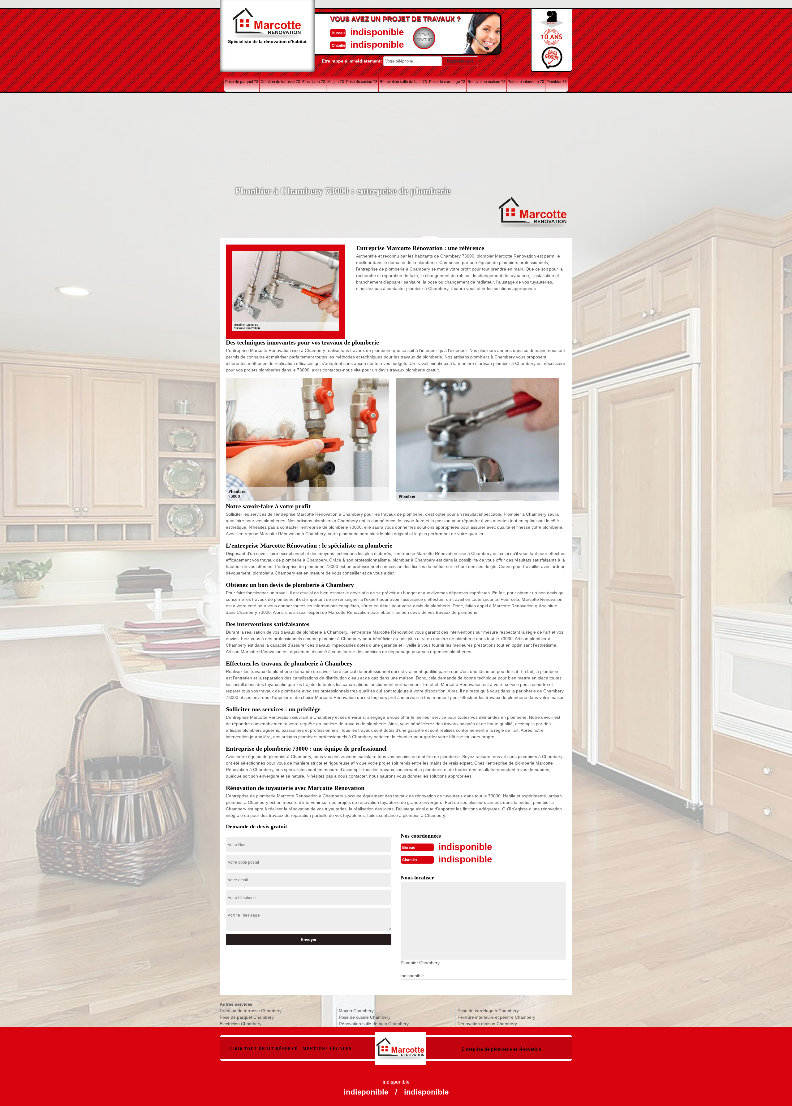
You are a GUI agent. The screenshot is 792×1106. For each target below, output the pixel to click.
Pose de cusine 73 (361, 82)
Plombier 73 (556, 82)
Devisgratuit (424, 37)
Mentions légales (327, 1049)
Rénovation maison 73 (486, 82)
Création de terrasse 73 (280, 82)
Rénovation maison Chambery (487, 1023)
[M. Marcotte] (401, 1045)
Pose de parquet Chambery (247, 1017)
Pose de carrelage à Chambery (488, 1010)
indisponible (377, 32)
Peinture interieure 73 (526, 82)
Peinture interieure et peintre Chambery (496, 1017)
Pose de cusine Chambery (364, 1017)
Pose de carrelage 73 (447, 82)
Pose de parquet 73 (241, 82)
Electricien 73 (313, 82)
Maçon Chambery (356, 1010)
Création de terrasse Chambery (251, 1010)
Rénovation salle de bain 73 (403, 82)
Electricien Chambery (240, 1023)
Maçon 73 (335, 82)
